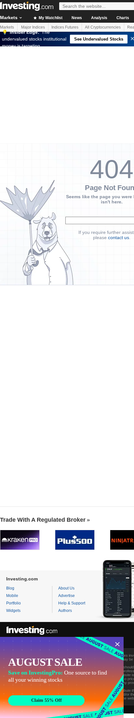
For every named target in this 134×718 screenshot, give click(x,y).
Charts (122, 18)
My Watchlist (50, 18)
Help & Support (71, 603)
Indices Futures (64, 27)
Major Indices (33, 27)
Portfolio (13, 603)
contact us (118, 237)
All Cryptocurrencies (103, 27)
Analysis (99, 18)
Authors (65, 610)
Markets (7, 27)
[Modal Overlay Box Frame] (62, 677)
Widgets (13, 610)
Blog (10, 588)
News (77, 18)
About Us (66, 588)
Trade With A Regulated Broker (43, 520)
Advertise (66, 595)
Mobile (12, 595)
